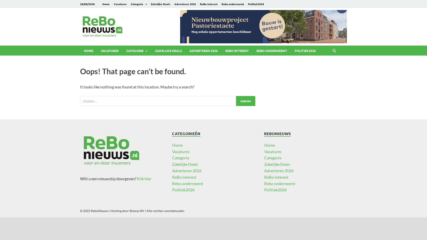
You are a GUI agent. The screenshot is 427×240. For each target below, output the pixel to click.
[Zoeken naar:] (167, 101)
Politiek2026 (256, 4)
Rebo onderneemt (233, 4)
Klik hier (144, 178)
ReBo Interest (209, 4)
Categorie (137, 4)
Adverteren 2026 (185, 4)
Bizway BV (137, 211)
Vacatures (120, 4)
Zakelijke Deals (160, 4)
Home (106, 4)
